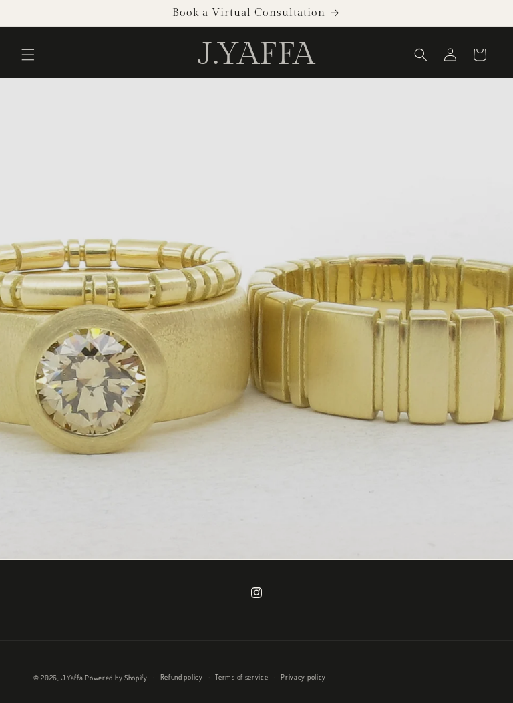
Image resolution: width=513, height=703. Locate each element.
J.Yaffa (72, 677)
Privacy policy (303, 677)
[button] (28, 54)
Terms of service (241, 677)
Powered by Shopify (116, 677)
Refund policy (181, 677)
